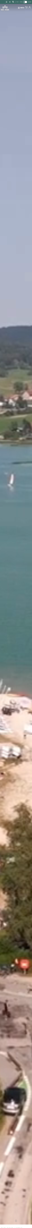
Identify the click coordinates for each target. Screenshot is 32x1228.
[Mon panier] (26, 7)
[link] (25, 2)
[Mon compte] (29, 8)
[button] (26, 7)
